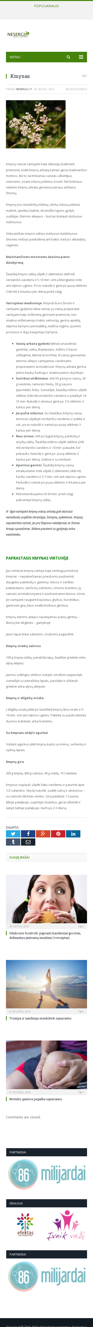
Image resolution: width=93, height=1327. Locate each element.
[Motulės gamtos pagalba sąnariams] (46, 1067)
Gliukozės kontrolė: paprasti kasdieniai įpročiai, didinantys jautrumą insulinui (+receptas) (45, 935)
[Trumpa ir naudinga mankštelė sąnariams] (46, 986)
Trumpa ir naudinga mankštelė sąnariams (45, 11)
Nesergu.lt (24, 89)
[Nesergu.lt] (46, 33)
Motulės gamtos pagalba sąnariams (35, 1099)
